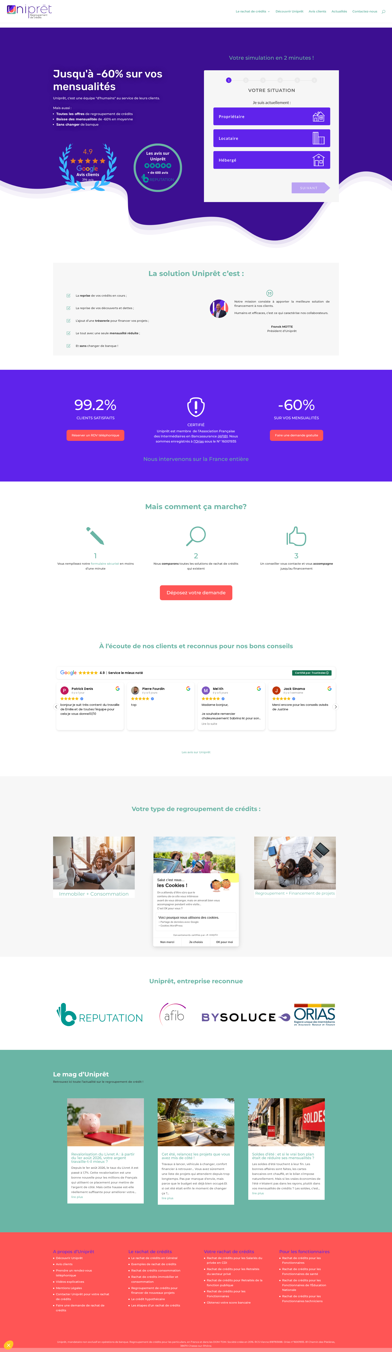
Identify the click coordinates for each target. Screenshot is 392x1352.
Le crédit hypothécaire (148, 1299)
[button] (336, 707)
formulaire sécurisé (105, 563)
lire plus (77, 1197)
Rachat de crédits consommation (155, 1270)
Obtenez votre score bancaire (229, 1302)
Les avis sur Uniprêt (196, 752)
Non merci (167, 942)
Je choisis (196, 942)
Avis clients (317, 11)
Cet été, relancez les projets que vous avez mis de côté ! (196, 1156)
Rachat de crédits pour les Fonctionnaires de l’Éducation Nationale (304, 1285)
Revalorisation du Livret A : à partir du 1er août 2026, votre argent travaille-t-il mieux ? (103, 1158)
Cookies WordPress (171, 925)
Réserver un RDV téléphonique (95, 435)
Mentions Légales (69, 1288)
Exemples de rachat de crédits (153, 1264)
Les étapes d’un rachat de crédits (155, 1305)
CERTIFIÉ (196, 425)
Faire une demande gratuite (296, 435)
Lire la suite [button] (139, 724)
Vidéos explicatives (70, 1282)
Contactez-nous (364, 11)
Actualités (339, 11)
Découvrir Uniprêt (289, 11)
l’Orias (199, 441)
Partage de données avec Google (179, 922)
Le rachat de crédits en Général (154, 1258)
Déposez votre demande (196, 593)
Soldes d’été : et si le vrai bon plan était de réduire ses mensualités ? (283, 1156)
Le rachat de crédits (251, 11)
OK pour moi (224, 942)
